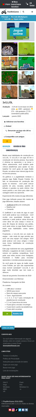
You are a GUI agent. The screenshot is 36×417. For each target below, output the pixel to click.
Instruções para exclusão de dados (15, 362)
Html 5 (5, 382)
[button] (23, 12)
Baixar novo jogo (9, 367)
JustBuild (10, 205)
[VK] (26, 409)
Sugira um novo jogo (10, 365)
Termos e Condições (10, 356)
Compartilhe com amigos (14, 136)
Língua (7, 4)
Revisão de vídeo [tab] (19, 146)
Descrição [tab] (6, 146)
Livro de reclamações (10, 371)
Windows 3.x (24, 387)
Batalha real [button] (17, 313)
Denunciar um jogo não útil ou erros (19, 131)
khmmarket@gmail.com (11, 345)
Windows (6, 387)
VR (4, 391)
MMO (5, 389)
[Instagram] (13, 409)
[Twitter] (19, 409)
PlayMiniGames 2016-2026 (12, 401)
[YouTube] (9, 409)
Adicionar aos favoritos (15, 121)
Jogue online (18, 32)
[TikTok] (16, 409)
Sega (5, 384)
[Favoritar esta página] (27, 4)
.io (7, 313)
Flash (22, 382)
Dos (21, 384)
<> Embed (7, 126)
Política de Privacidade (11, 359)
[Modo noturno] (7, 141)
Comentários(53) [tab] (12, 150)
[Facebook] (23, 409)
